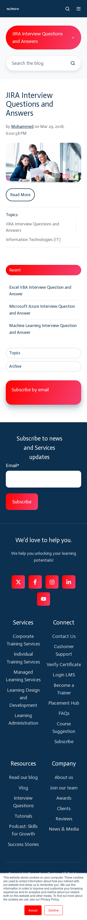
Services (23, 622)
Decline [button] (54, 910)
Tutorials (23, 816)
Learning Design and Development (23, 697)
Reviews (64, 819)
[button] (67, 8)
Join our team (64, 788)
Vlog (23, 788)
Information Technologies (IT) (33, 239)
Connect (63, 622)
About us (64, 777)
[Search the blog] (72, 63)
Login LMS (64, 675)
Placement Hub (63, 703)
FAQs (63, 713)
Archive (15, 366)
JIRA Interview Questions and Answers (29, 104)
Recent (15, 270)
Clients (64, 808)
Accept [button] (33, 910)
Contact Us (64, 636)
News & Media (64, 829)
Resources (23, 763)
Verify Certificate (64, 664)
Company (64, 763)
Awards (63, 798)
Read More (20, 194)
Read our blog (23, 777)
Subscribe (63, 741)
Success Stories (23, 844)
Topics (14, 352)
